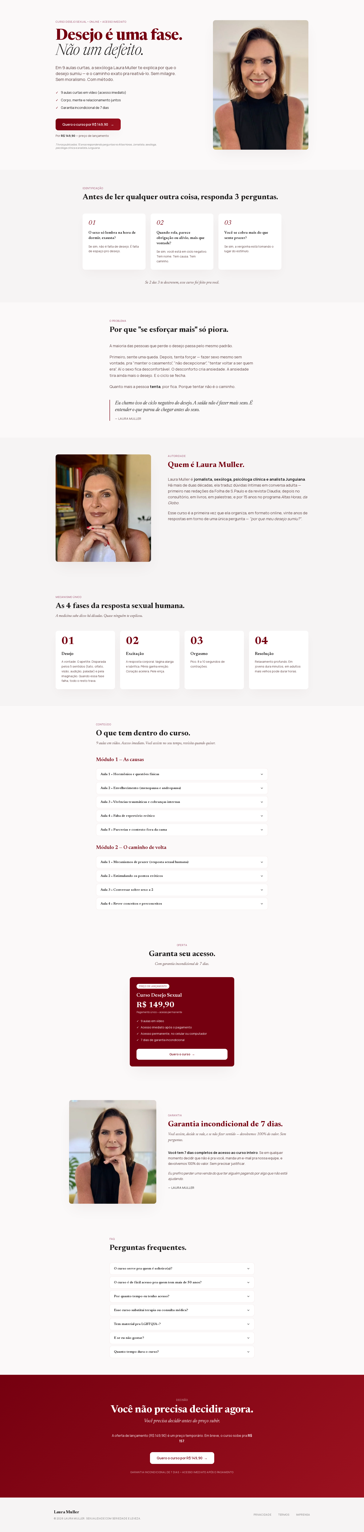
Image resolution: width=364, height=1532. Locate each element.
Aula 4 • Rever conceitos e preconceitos (131, 903)
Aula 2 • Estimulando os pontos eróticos (131, 876)
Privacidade (263, 1514)
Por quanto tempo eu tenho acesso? (141, 1296)
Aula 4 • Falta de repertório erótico (127, 816)
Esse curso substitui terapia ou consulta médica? (151, 1310)
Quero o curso (182, 1054)
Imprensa (303, 1514)
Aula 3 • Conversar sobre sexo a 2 (126, 890)
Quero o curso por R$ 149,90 (88, 124)
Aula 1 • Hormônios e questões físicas (129, 774)
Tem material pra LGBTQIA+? (137, 1324)
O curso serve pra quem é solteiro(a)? (143, 1268)
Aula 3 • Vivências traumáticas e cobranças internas (140, 802)
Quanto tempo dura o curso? (136, 1352)
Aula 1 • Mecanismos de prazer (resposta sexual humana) (144, 862)
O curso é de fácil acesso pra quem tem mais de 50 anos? (158, 1282)
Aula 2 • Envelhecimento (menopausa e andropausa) (140, 788)
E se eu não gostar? (129, 1338)
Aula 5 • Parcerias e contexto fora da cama (133, 829)
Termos (283, 1514)
